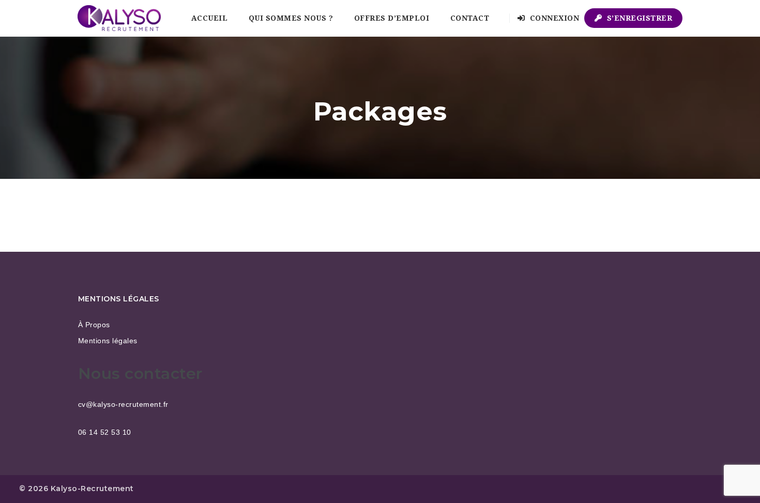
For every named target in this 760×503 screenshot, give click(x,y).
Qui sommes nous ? (291, 18)
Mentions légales (108, 341)
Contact (470, 18)
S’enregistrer (638, 18)
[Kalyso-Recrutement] (119, 18)
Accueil (209, 18)
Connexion (553, 18)
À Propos (94, 325)
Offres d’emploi (392, 18)
